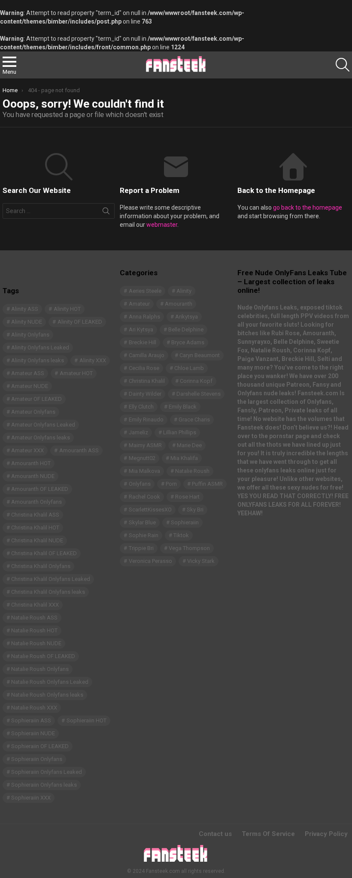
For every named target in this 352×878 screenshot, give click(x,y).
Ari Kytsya (141, 329)
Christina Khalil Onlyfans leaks (48, 592)
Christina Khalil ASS (35, 514)
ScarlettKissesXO (150, 509)
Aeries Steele (145, 291)
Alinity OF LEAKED (80, 322)
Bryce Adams (187, 342)
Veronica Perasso (150, 561)
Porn (171, 484)
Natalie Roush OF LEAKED (43, 656)
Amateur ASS (27, 373)
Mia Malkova (144, 471)
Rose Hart (187, 496)
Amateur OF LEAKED (36, 399)
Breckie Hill (142, 342)
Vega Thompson (189, 548)
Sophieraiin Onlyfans (36, 759)
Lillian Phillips (179, 432)
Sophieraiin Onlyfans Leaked (46, 772)
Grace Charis (194, 419)
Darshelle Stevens (198, 394)
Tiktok (181, 535)
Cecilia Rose (144, 368)
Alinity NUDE (26, 322)
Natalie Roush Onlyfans (40, 669)
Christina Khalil (147, 381)
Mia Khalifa (184, 458)
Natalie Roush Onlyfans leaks (47, 695)
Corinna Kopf (196, 381)
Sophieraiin (185, 522)
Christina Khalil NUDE (37, 540)
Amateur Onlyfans (33, 412)
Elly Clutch (141, 406)
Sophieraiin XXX (31, 797)
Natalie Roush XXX (34, 707)
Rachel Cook (144, 496)
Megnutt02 (142, 458)
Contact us (215, 834)
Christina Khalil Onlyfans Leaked (50, 579)
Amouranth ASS (79, 450)
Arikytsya (186, 316)
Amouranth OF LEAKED (39, 489)
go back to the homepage (307, 207)
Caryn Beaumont (199, 355)
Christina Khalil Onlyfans (40, 566)
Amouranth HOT (31, 463)
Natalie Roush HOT (34, 630)
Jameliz (138, 432)
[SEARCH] (342, 64)
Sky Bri (195, 509)
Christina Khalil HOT (35, 527)
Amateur (139, 304)
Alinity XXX (92, 360)
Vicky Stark (201, 561)
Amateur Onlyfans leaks (40, 437)
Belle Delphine (185, 329)
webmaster (161, 224)
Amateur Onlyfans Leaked (43, 424)
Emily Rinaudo (146, 419)
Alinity (183, 291)
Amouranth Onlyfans (36, 502)
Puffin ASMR (207, 484)
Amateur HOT (76, 373)
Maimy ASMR (145, 445)
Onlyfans (140, 484)
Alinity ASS (24, 309)
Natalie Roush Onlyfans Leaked (49, 682)
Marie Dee (189, 445)
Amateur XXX (27, 450)
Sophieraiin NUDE (33, 733)
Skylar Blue (142, 522)
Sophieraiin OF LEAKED (40, 746)
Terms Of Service (268, 834)
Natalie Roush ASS (34, 617)
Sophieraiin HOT (86, 720)
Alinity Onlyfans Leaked (40, 347)
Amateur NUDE (29, 386)
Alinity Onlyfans (30, 334)
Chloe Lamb (189, 368)
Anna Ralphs (144, 316)
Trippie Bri (141, 548)
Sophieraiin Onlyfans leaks (44, 785)
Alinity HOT (67, 309)
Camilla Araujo (146, 355)
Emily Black (183, 406)
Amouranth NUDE (33, 476)
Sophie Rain (143, 535)
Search (106, 212)
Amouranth (178, 304)
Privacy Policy (326, 834)
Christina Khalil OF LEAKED (44, 553)
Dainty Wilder (145, 394)
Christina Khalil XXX (35, 604)
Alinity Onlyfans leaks (37, 360)
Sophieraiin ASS (31, 720)
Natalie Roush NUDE (36, 643)
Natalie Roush (192, 471)
